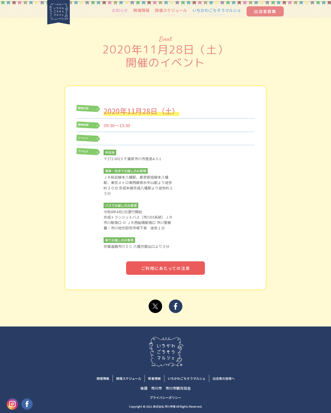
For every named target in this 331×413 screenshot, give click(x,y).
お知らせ (120, 10)
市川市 (156, 388)
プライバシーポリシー (165, 397)
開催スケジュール (171, 10)
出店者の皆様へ (224, 378)
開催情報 (141, 10)
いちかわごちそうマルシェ (217, 10)
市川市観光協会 (178, 388)
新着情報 (154, 378)
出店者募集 (265, 11)
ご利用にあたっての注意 (165, 268)
